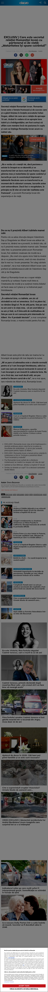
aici (23, 964)
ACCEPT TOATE (24, 986)
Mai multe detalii (11, 957)
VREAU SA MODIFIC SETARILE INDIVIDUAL (24, 989)
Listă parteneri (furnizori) (9, 981)
